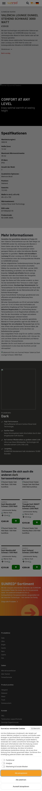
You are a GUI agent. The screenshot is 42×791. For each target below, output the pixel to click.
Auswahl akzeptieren (21, 786)
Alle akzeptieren (21, 773)
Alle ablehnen (21, 780)
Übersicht (36, 728)
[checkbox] (7, 760)
